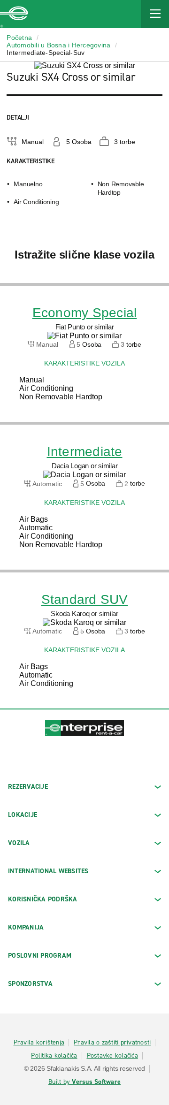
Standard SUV (84, 599)
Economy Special (84, 313)
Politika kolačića (54, 1056)
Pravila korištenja (39, 1042)
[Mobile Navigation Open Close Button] (155, 14)
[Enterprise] (14, 14)
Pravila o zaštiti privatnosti (112, 1042)
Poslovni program (39, 955)
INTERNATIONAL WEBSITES (48, 871)
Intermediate (85, 451)
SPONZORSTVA (30, 983)
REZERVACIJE (28, 786)
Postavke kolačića (112, 1056)
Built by (84, 1082)
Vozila (19, 842)
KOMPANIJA (26, 927)
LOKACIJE (22, 814)
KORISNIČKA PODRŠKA (42, 899)
